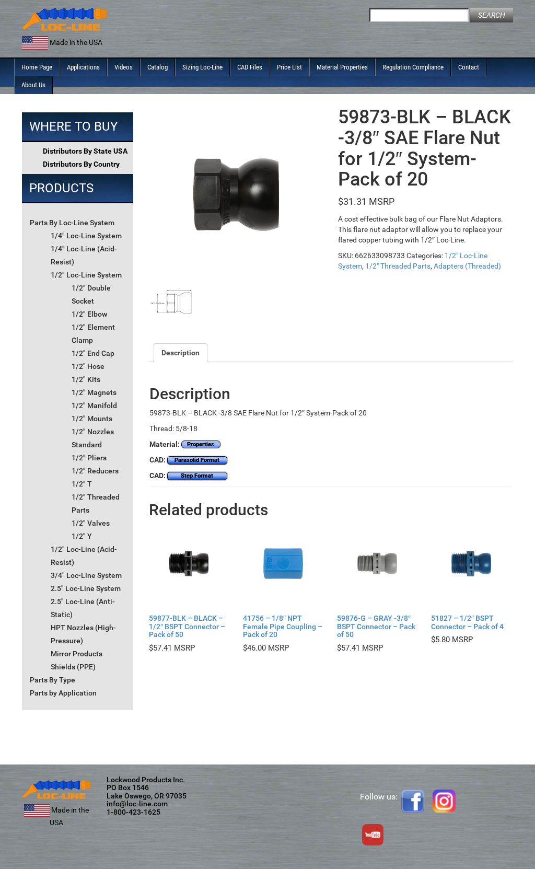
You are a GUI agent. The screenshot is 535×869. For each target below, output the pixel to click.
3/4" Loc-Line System (86, 575)
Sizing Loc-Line (202, 67)
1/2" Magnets (94, 392)
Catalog (157, 67)
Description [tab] (180, 353)
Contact (468, 67)
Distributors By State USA (85, 151)
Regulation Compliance (413, 67)
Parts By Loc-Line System (72, 222)
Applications (83, 67)
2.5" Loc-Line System (86, 588)
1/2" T (82, 484)
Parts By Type (52, 680)
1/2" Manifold (94, 405)
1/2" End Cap (93, 353)
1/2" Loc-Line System (86, 275)
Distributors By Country (81, 164)
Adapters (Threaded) (467, 266)
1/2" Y (82, 536)
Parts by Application (63, 693)
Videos (123, 67)
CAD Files (249, 67)
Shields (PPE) (73, 667)
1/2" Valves (91, 523)
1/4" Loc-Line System (86, 235)
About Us (33, 85)
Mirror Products (76, 654)
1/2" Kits (86, 379)
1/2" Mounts (92, 418)
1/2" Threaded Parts (398, 266)
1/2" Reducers (95, 471)
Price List (289, 67)
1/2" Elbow (89, 314)
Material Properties (342, 67)
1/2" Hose (88, 366)
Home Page (36, 67)
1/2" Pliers (89, 458)
